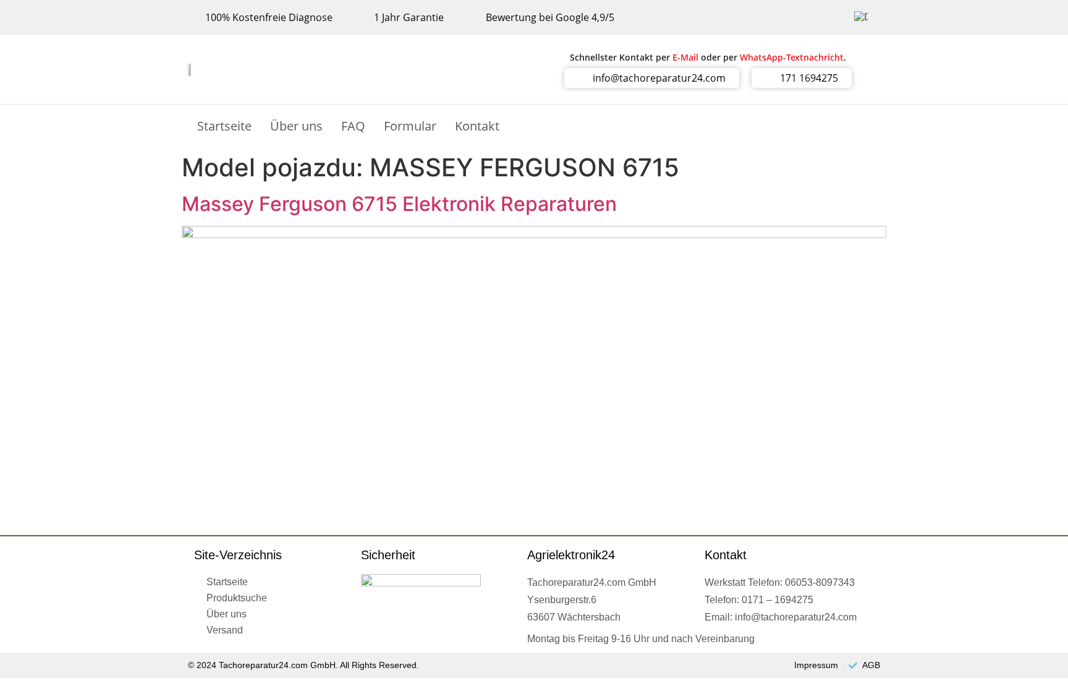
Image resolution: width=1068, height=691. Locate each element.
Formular (410, 126)
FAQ (353, 126)
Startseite (224, 126)
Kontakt (477, 126)
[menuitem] (861, 17)
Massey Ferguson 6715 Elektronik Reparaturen (399, 204)
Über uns (296, 126)
